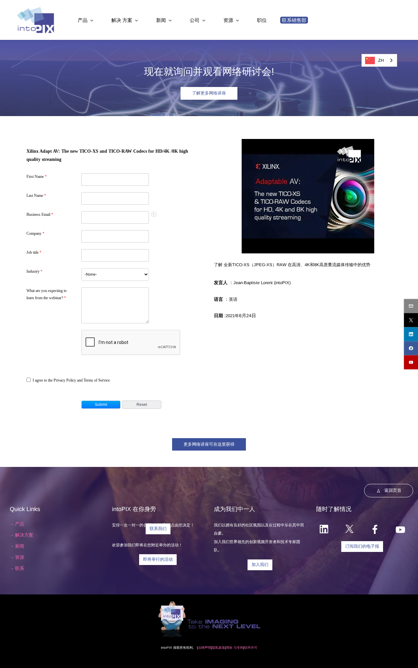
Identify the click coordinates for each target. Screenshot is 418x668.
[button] (101, 405)
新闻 (19, 546)
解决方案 (24, 535)
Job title (33, 252)
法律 (201, 647)
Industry (34, 271)
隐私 (215, 647)
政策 (221, 647)
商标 (229, 647)
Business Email (39, 214)
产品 (19, 523)
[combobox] (115, 274)
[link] (308, 143)
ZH (381, 60)
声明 (207, 647)
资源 (19, 557)
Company (35, 233)
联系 (19, 568)
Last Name (36, 195)
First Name (36, 176)
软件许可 (250, 647)
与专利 (238, 647)
